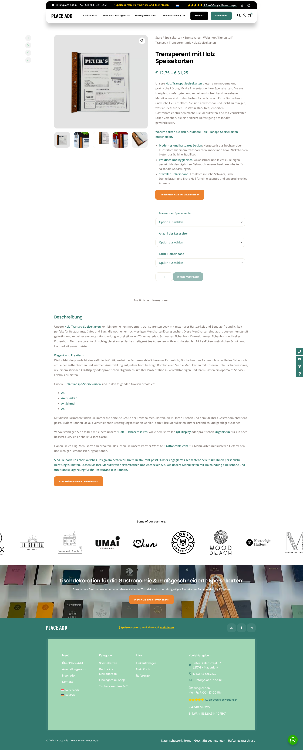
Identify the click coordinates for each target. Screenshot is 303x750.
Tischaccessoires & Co (173, 15)
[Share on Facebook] (28, 38)
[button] (142, 41)
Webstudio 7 (93, 740)
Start (158, 37)
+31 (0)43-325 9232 (95, 5)
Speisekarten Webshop (200, 37)
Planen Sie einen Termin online (151, 599)
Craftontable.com (176, 446)
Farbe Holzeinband (171, 254)
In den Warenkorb (188, 276)
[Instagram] (251, 627)
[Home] (62, 15)
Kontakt (199, 15)
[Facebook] (231, 627)
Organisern (222, 432)
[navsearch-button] (239, 16)
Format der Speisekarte (175, 213)
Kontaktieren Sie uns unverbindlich (179, 194)
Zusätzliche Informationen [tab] (151, 300)
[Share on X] (28, 45)
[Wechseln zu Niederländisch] (177, 6)
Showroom (221, 15)
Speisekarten (90, 15)
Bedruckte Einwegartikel (116, 15)
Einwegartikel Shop (145, 15)
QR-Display (183, 432)
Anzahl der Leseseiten (173, 233)
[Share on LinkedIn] (28, 60)
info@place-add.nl (66, 5)
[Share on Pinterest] (28, 53)
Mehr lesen (162, 5)
